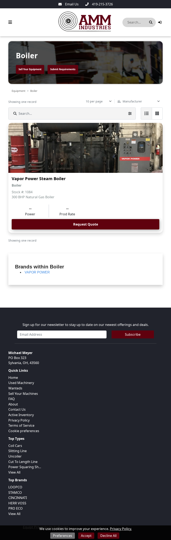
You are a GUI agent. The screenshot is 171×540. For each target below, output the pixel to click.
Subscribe (133, 334)
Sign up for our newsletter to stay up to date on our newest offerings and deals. (86, 324)
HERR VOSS (17, 503)
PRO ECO (15, 508)
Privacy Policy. (121, 528)
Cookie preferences (23, 431)
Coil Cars (15, 445)
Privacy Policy (19, 420)
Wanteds (15, 388)
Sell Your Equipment (30, 69)
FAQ (11, 399)
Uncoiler (15, 456)
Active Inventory (21, 415)
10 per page (94, 101)
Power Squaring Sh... (24, 467)
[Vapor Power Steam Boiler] (85, 148)
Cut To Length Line (23, 461)
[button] (159, 22)
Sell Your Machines (23, 393)
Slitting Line (17, 451)
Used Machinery (21, 382)
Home (13, 377)
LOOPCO (15, 487)
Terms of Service (21, 425)
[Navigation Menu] (10, 22)
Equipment (18, 91)
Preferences (62, 535)
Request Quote (85, 224)
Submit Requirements (62, 69)
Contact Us (17, 409)
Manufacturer (132, 101)
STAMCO (15, 492)
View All (14, 472)
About (13, 404)
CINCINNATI (17, 497)
